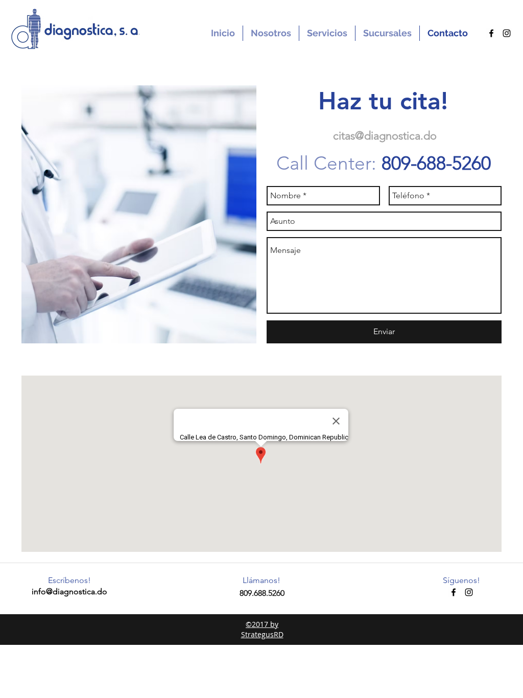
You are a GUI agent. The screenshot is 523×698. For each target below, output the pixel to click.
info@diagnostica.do (69, 591)
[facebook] (491, 33)
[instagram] (507, 33)
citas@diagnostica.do (385, 136)
